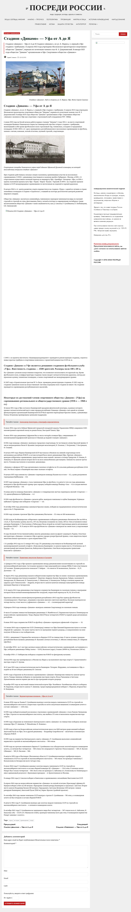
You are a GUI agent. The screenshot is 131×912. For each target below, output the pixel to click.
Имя (5, 871)
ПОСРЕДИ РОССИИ (66, 7)
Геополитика (52, 19)
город (11, 820)
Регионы (92, 24)
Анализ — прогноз (36, 19)
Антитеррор (81, 24)
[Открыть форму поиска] (104, 9)
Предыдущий (18, 825)
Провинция (65, 19)
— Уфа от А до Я (40, 105)
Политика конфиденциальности (106, 244)
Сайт (6, 886)
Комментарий (10, 843)
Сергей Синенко (11, 57)
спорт (32, 820)
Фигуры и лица (79, 19)
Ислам (52, 24)
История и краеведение (99, 19)
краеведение (24, 820)
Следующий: (72, 825)
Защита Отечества (65, 24)
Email (6, 878)
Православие (40, 24)
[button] (27, 8)
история (16, 820)
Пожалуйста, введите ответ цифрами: (19, 893)
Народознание (118, 19)
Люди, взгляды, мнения (15, 19)
